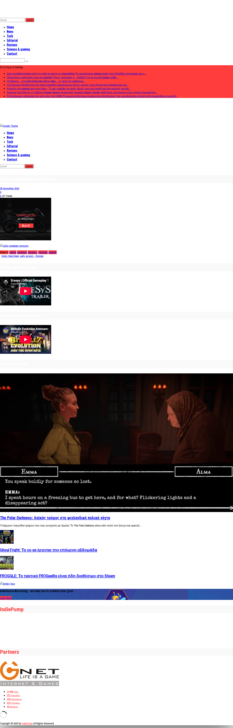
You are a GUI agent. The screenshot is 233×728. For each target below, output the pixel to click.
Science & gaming (18, 49)
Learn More (6, 598)
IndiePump (27, 723)
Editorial (12, 40)
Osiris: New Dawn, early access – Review (22, 256)
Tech (10, 36)
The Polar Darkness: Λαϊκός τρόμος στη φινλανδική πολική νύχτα (55, 517)
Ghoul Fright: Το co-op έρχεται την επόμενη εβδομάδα (48, 550)
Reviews (12, 44)
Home (10, 27)
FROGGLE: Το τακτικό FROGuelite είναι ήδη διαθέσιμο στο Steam (57, 575)
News (10, 31)
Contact (12, 53)
